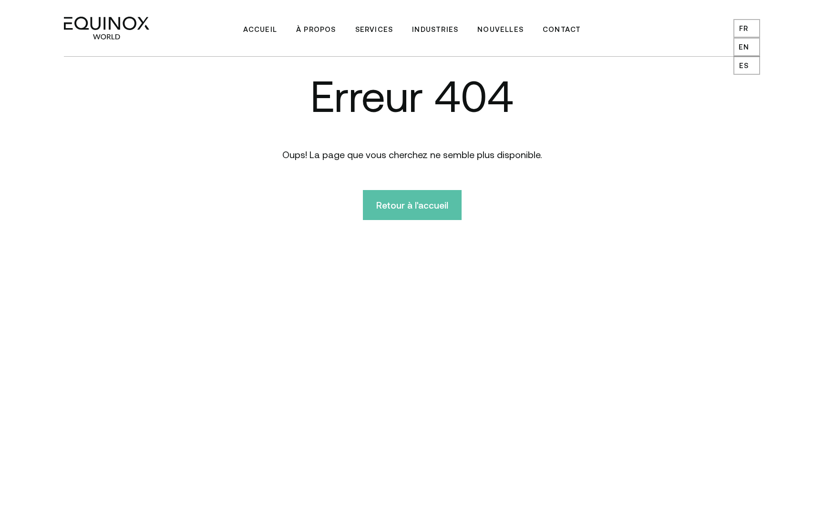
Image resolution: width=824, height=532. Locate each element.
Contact (562, 29)
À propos (316, 29)
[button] (746, 28)
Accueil (260, 29)
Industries (435, 29)
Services (374, 29)
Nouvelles (500, 29)
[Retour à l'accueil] (106, 28)
